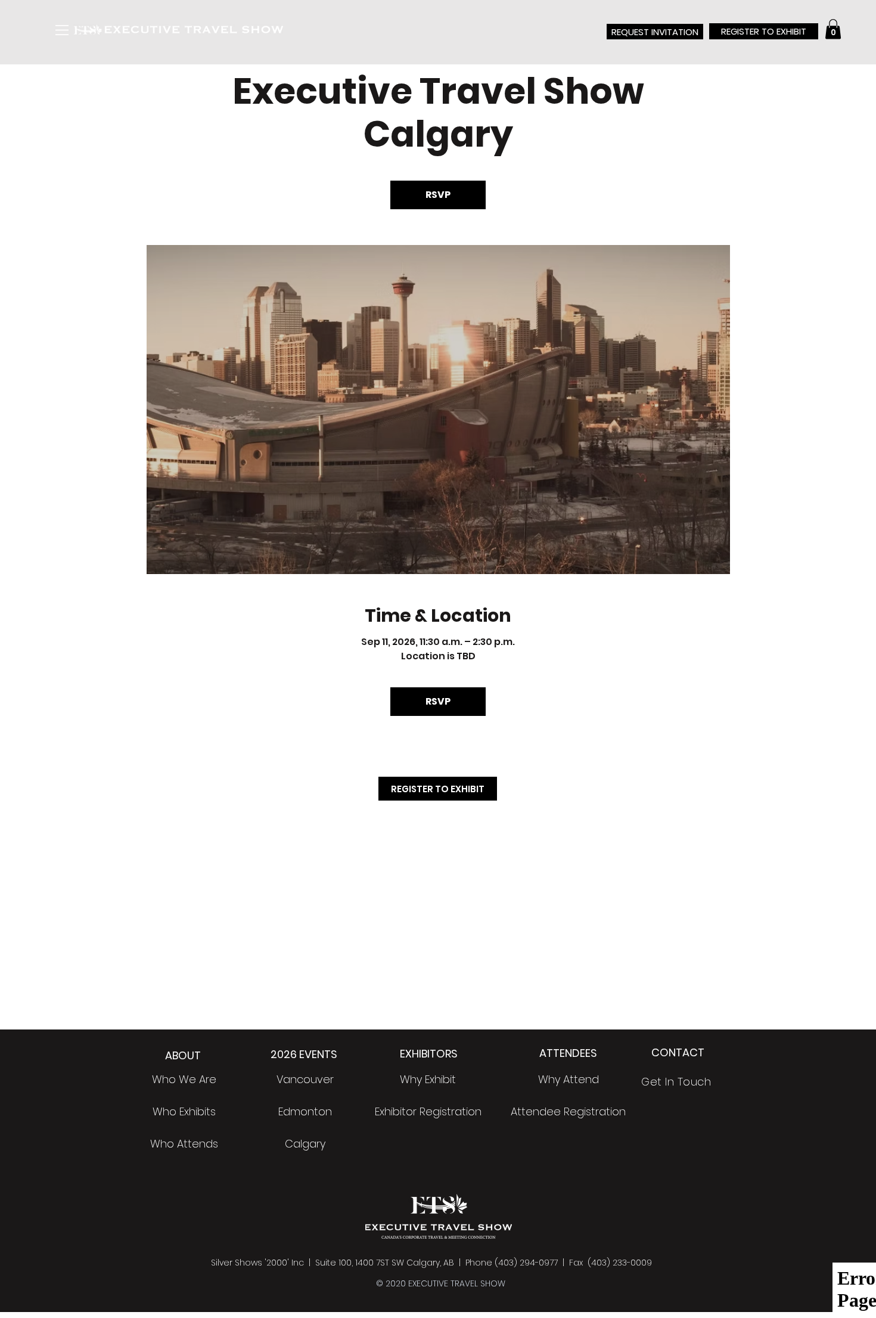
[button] (62, 30)
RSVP (438, 194)
